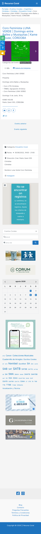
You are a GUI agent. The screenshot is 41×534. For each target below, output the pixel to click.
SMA (11, 374)
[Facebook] (18, 493)
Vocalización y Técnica (11, 388)
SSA (10, 378)
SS (7, 378)
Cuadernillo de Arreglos (12, 359)
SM (6, 374)
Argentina (27, 9)
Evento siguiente (20, 129)
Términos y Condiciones (20, 513)
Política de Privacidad (20, 515)
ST (26, 381)
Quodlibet (22, 364)
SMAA (17, 374)
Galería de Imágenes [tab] (23, 68)
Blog (20, 505)
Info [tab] (8, 68)
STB (29, 381)
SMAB (21, 374)
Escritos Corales (30, 359)
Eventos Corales (16, 9)
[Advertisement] (20, 464)
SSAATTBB (22, 378)
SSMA (22, 381)
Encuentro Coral (25, 11)
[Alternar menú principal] (37, 3)
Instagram (11, 176)
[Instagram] (23, 493)
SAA (32, 364)
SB (3, 374)
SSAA (15, 378)
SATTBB (36, 369)
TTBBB (14, 385)
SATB (16, 368)
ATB (3, 356)
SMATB (27, 374)
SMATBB (34, 374)
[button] (5, 51)
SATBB (24, 369)
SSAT (31, 378)
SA (28, 363)
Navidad (13, 363)
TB (32, 381)
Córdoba (5, 11)
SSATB (5, 381)
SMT (3, 378)
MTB (6, 364)
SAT (10, 369)
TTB (3, 385)
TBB (35, 381)
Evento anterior (20, 124)
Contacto (20, 507)
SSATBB (11, 381)
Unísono (20, 385)
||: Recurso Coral (10, 3)
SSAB (27, 378)
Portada (5, 9)
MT (3, 364)
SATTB (30, 369)
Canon (9, 355)
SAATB (36, 364)
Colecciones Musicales (23, 355)
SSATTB (17, 381)
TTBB (8, 385)
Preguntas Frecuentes (20, 510)
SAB (4, 368)
